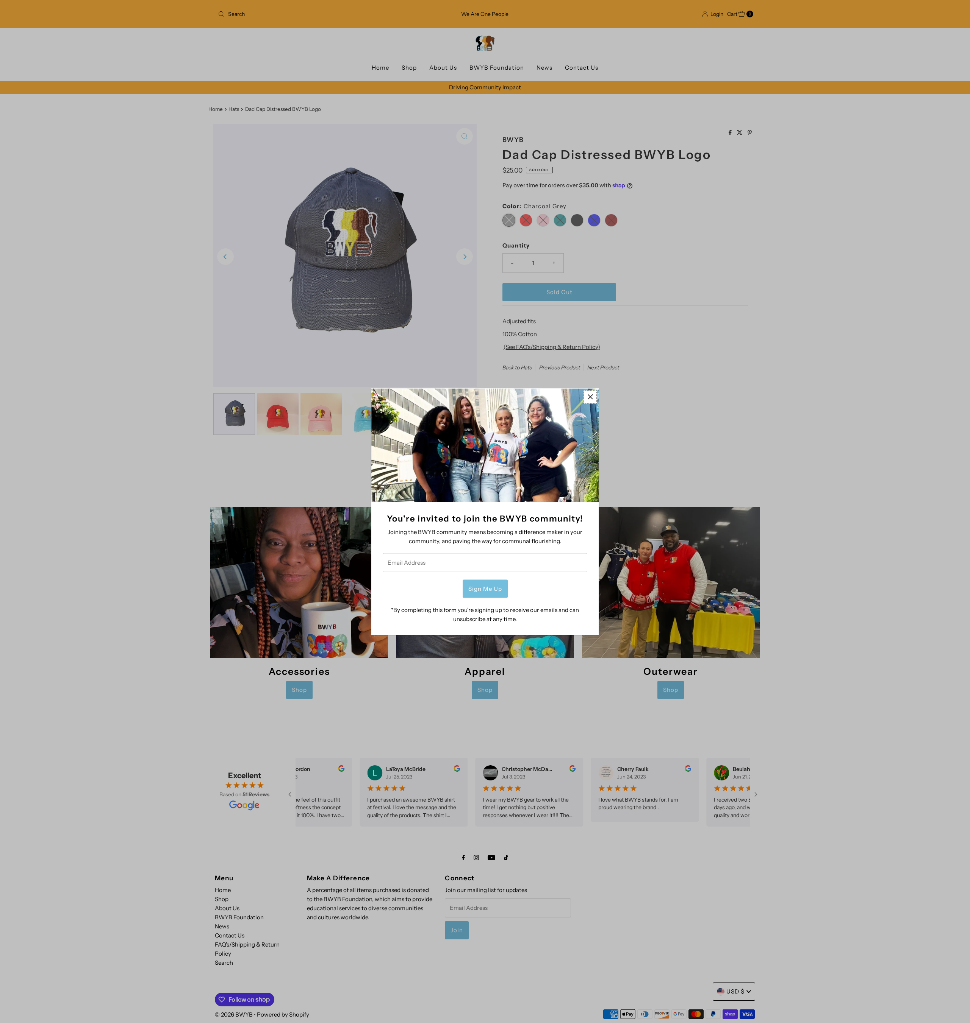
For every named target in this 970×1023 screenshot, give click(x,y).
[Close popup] (590, 396)
